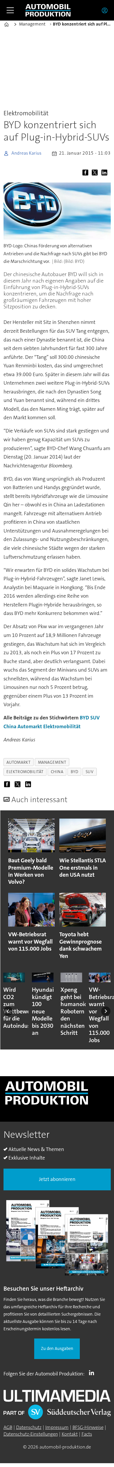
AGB (8, 1427)
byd (74, 771)
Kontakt (70, 1434)
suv (90, 771)
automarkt (18, 762)
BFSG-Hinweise (87, 1427)
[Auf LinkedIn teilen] (105, 173)
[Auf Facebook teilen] (86, 173)
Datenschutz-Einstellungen (31, 1434)
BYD (84, 717)
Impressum (57, 1427)
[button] (8, 1011)
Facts (87, 1434)
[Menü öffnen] (10, 10)
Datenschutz (29, 1427)
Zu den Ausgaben (57, 1348)
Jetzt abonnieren (57, 1179)
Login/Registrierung (106, 10)
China (10, 726)
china (57, 771)
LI (93, 1372)
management (52, 762)
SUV (95, 717)
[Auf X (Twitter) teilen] (96, 173)
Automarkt (30, 726)
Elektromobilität (62, 726)
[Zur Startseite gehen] (48, 10)
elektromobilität (24, 771)
